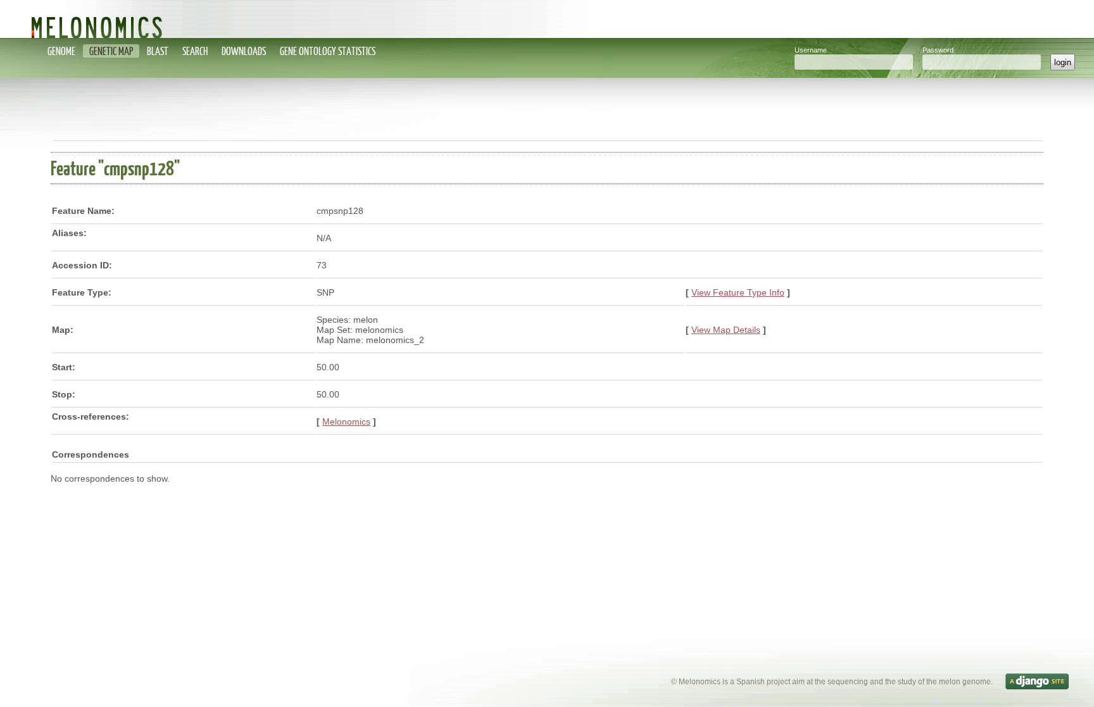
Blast (157, 51)
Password (937, 50)
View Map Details (725, 330)
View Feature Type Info (737, 292)
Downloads (244, 51)
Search (195, 51)
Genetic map (111, 51)
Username (811, 50)
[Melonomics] (547, 19)
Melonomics (346, 421)
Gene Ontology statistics (327, 51)
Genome (61, 51)
